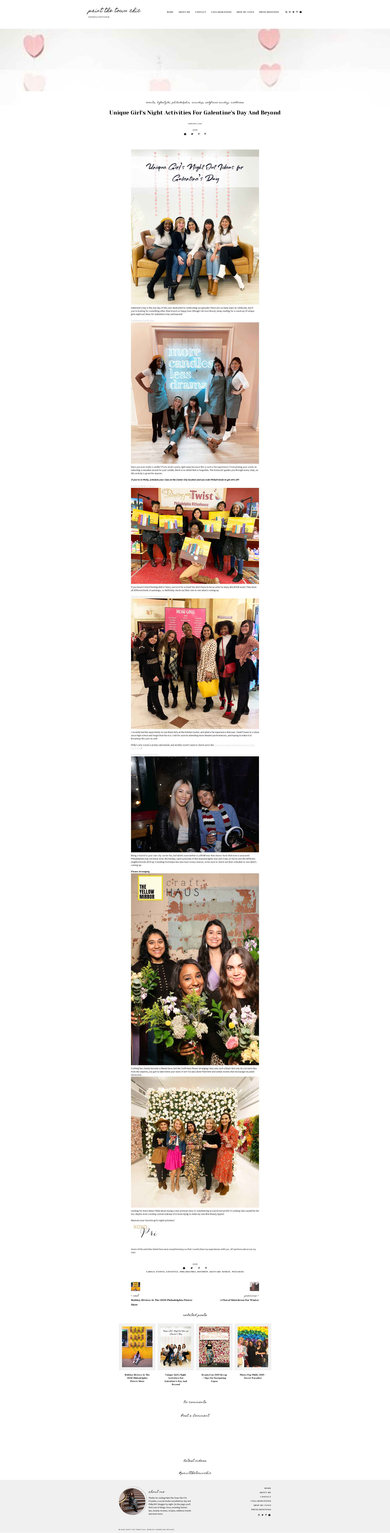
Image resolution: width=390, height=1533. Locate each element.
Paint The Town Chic (114, 11)
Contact (200, 12)
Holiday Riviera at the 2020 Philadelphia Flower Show (137, 1378)
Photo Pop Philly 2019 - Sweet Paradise (253, 1376)
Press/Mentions (269, 12)
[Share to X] (192, 134)
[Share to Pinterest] (205, 134)
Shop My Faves (245, 12)
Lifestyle (163, 102)
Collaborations (221, 12)
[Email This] (185, 134)
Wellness (237, 102)
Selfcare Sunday (217, 102)
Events (150, 102)
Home (170, 12)
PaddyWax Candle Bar (142, 320)
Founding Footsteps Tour (145, 754)
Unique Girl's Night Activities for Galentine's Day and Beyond (176, 1380)
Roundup (198, 102)
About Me (184, 12)
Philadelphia (181, 102)
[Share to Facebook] (199, 134)
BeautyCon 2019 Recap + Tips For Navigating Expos (214, 1378)
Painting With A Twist (142, 486)
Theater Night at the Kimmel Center (150, 596)
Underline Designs (164, 1530)
